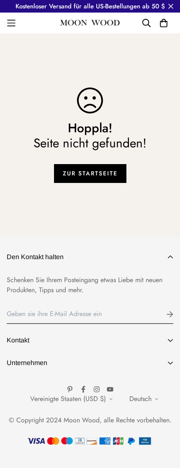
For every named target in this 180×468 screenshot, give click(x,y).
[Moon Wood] (90, 23)
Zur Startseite (90, 173)
